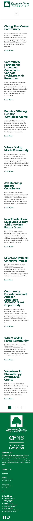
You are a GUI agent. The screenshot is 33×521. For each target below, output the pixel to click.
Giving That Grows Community (16, 28)
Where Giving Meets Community (16, 149)
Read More (8, 50)
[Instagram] (8, 517)
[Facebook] (4, 517)
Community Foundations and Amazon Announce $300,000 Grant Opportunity (15, 298)
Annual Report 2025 (9, 498)
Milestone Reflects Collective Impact (16, 259)
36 (23, 407)
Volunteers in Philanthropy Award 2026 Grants (13, 375)
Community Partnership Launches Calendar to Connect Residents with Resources (14, 70)
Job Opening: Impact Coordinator (13, 185)
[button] (16, 13)
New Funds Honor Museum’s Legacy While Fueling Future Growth (16, 223)
